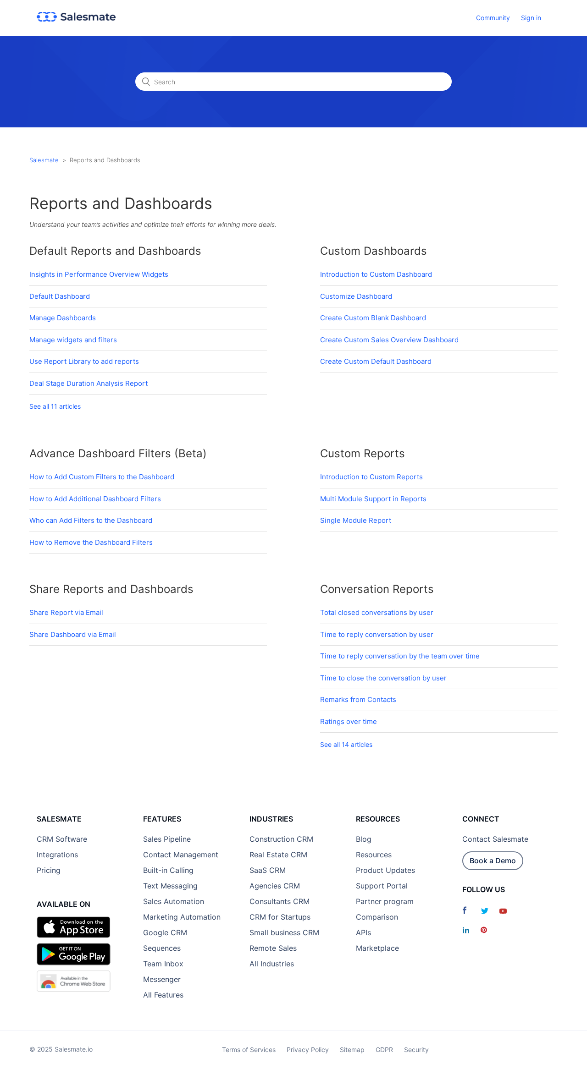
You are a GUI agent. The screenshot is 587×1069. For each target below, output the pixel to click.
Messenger (162, 979)
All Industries (271, 963)
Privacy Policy (308, 1049)
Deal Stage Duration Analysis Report (88, 383)
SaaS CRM (267, 870)
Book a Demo (493, 860)
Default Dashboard (59, 296)
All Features (163, 994)
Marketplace (377, 948)
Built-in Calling (168, 870)
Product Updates (385, 870)
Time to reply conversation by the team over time (400, 656)
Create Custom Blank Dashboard (373, 317)
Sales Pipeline (167, 839)
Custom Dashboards (373, 251)
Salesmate (44, 160)
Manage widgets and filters (73, 339)
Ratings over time (348, 721)
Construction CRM (281, 839)
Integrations (57, 854)
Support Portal (382, 885)
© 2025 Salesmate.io (61, 1049)
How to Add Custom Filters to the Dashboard (101, 476)
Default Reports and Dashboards (115, 251)
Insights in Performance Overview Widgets (98, 274)
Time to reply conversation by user (376, 634)
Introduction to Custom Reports (371, 476)
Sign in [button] (531, 18)
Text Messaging (170, 885)
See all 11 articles (55, 406)
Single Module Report (355, 520)
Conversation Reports (377, 589)
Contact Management (180, 854)
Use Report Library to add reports (84, 361)
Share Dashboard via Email (72, 634)
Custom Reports (362, 453)
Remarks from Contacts (358, 699)
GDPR (384, 1049)
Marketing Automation (182, 916)
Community (493, 18)
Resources (374, 854)
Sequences (162, 948)
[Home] (76, 19)
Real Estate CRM (278, 854)
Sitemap (352, 1049)
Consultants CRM (279, 901)
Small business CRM (284, 932)
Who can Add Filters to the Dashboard (90, 520)
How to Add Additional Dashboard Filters (95, 498)
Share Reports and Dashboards (111, 589)
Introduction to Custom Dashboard (376, 274)
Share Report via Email (66, 612)
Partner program (385, 901)
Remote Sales (273, 948)
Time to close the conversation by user (383, 678)
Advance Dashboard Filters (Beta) (118, 453)
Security (416, 1049)
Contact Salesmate (495, 839)
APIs (363, 932)
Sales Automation (173, 901)
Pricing (49, 870)
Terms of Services (249, 1049)
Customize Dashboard (356, 296)
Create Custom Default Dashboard (376, 361)
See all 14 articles (346, 744)
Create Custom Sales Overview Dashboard (389, 339)
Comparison (377, 916)
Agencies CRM (274, 885)
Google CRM (165, 932)
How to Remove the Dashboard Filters (91, 542)
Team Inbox (163, 963)
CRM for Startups (279, 916)
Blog (363, 839)
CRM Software (62, 839)
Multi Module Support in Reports (373, 498)
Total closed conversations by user (376, 612)
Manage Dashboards (62, 317)
